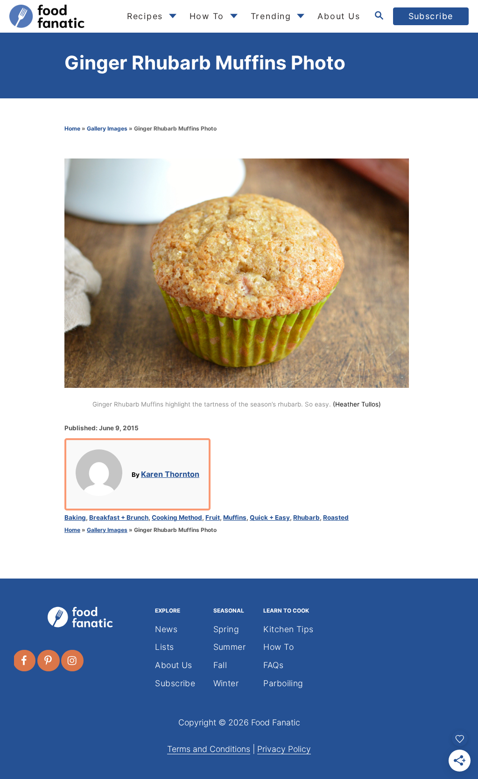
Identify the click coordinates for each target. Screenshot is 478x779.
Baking (75, 517)
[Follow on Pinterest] (49, 660)
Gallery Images (107, 128)
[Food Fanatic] (60, 16)
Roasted (336, 517)
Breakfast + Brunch (118, 517)
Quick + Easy (270, 517)
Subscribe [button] (431, 16)
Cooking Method (177, 517)
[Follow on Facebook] (24, 660)
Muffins (234, 517)
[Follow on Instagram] (73, 660)
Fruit (212, 517)
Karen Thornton (170, 474)
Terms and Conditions (208, 749)
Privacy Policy (284, 749)
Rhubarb (306, 517)
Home (72, 128)
